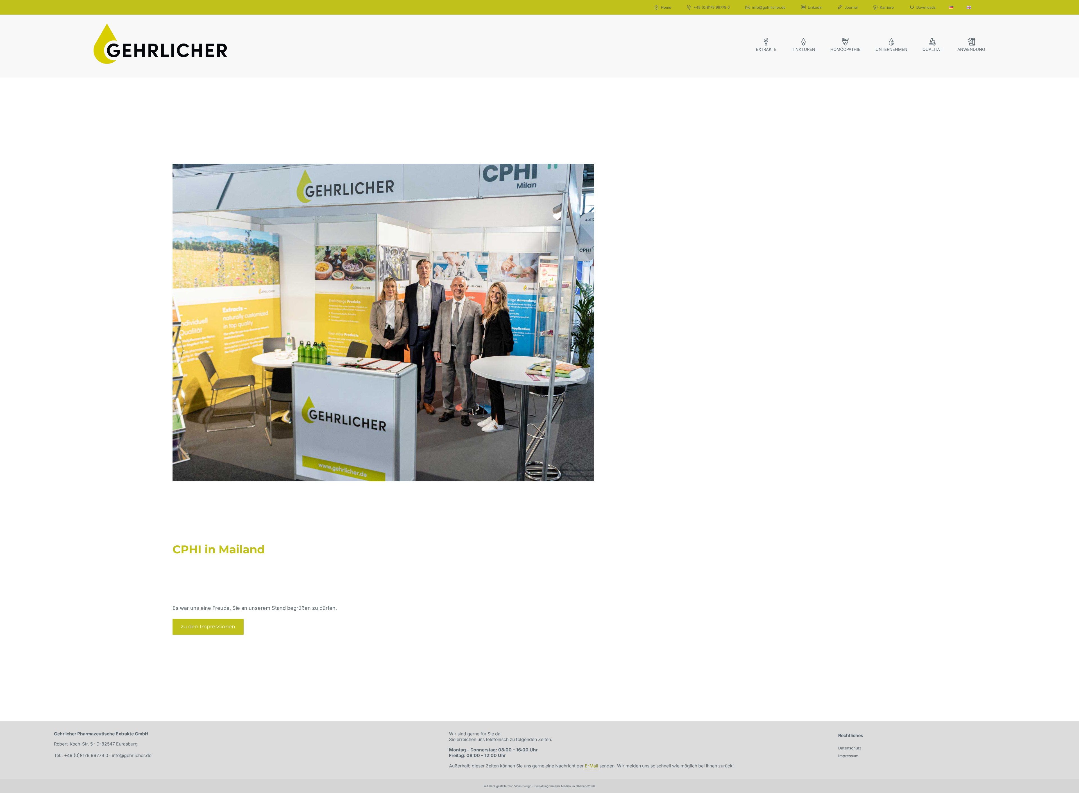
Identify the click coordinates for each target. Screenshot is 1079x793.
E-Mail (591, 766)
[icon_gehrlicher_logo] (160, 26)
